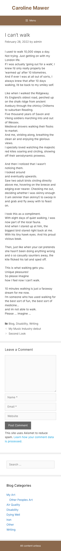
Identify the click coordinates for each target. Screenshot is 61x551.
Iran (9, 519)
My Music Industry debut (25, 328)
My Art (11, 494)
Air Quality (13, 504)
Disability (22, 323)
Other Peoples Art (21, 499)
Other (10, 524)
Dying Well (13, 514)
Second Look (17, 333)
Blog (11, 323)
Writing (33, 323)
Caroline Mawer (30, 8)
